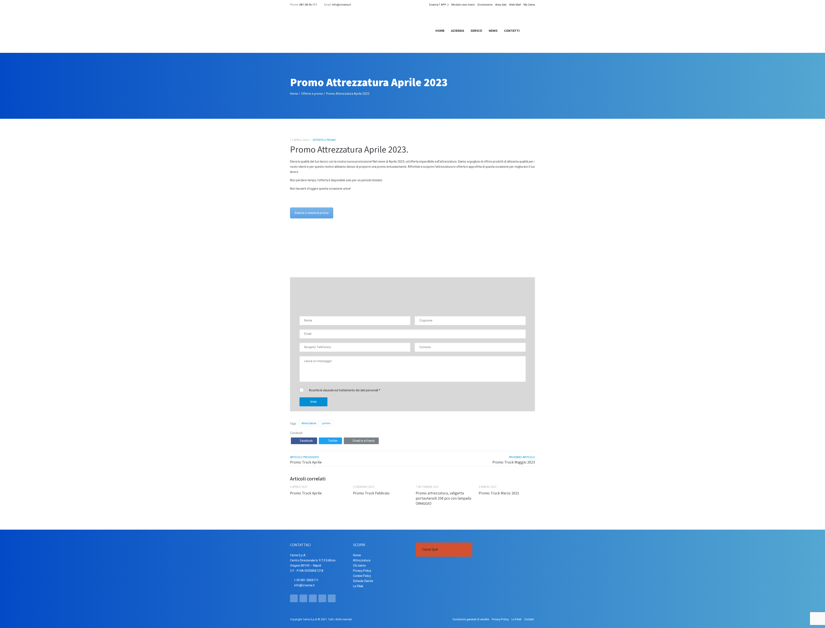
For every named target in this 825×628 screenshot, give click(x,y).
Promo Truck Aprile (306, 462)
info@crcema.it (341, 5)
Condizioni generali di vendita (470, 619)
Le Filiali (358, 586)
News (493, 30)
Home (440, 30)
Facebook (306, 441)
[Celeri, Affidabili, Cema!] (319, 31)
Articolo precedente (304, 457)
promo (326, 423)
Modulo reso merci (463, 5)
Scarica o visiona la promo (312, 213)
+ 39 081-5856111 (306, 580)
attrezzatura (308, 423)
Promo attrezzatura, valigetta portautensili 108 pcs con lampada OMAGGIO (443, 498)
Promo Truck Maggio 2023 (513, 462)
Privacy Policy (362, 571)
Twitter (333, 441)
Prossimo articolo (522, 457)
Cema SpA (430, 549)
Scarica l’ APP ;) (439, 5)
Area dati (500, 5)
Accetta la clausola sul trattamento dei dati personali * (344, 390)
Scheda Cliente (363, 581)
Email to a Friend (363, 441)
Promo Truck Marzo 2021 (499, 493)
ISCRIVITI (510, 252)
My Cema (529, 5)
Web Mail (515, 5)
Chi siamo (359, 565)
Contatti (512, 30)
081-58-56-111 (308, 5)
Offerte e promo (312, 93)
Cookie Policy (362, 576)
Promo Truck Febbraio (371, 493)
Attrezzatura (361, 560)
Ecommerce (485, 5)
